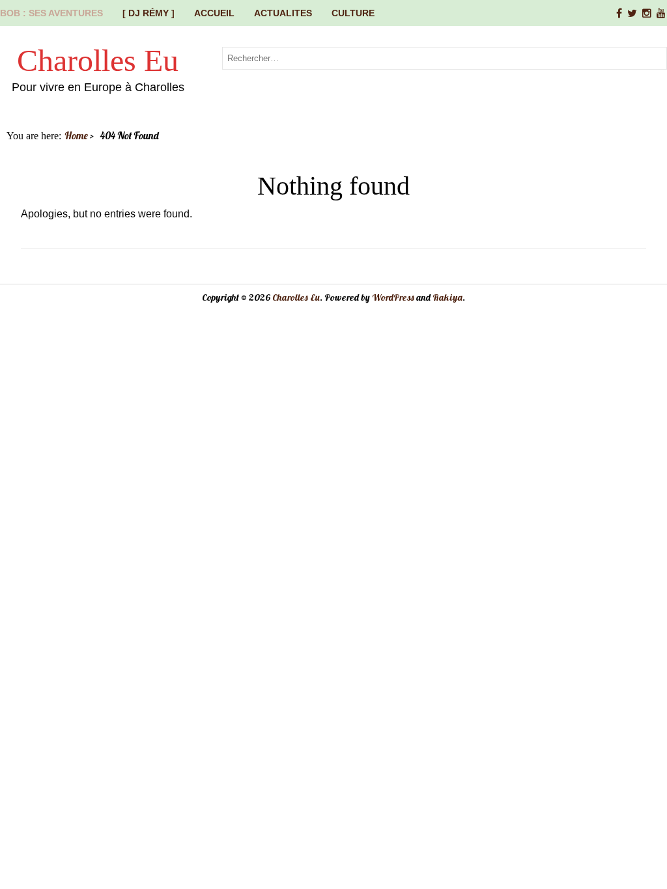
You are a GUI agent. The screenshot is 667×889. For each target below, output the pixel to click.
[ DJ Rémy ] (148, 13)
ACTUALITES (283, 13)
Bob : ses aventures (51, 13)
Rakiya (447, 297)
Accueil (214, 13)
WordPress (393, 297)
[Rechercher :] (444, 57)
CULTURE (353, 13)
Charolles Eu (97, 60)
